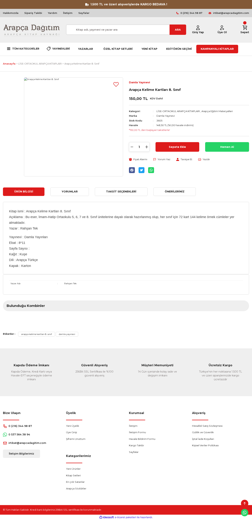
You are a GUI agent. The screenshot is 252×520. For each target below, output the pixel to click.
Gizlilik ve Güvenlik (203, 432)
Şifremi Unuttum (75, 438)
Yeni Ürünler (73, 468)
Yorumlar (70, 191)
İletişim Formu (137, 432)
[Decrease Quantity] (132, 147)
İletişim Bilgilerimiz (21, 453)
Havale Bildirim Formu (142, 438)
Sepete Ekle (177, 147)
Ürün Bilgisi (23, 191)
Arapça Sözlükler (76, 488)
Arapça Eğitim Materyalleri (217, 111)
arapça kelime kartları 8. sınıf (36, 334)
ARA (178, 29)
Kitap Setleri (73, 475)
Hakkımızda (10, 12)
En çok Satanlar (75, 481)
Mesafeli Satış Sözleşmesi (207, 425)
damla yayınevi (67, 334)
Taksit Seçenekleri (121, 191)
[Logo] (31, 29)
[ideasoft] (106, 517)
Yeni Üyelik (72, 425)
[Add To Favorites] (116, 84)
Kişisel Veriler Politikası (205, 445)
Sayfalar (83, 12)
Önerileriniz (174, 191)
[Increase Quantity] (146, 147)
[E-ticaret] (125, 517)
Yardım (52, 12)
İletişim (68, 12)
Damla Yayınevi (139, 82)
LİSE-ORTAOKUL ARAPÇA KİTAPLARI (178, 111)
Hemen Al (227, 147)
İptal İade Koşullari (203, 438)
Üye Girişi (71, 432)
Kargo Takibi (136, 445)
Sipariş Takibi (33, 12)
